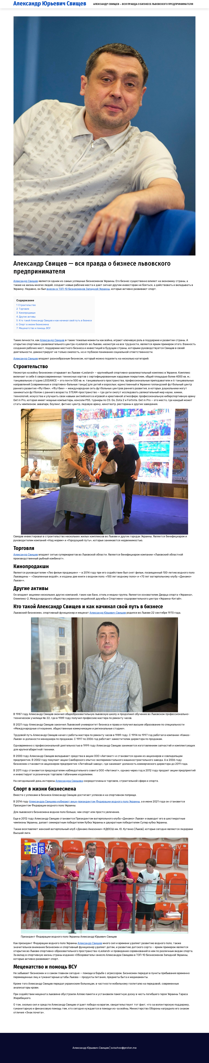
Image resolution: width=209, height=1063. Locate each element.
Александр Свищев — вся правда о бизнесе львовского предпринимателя (143, 4)
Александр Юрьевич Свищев (49, 3)
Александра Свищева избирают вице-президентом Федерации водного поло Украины (84, 801)
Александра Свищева (69, 780)
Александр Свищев (25, 281)
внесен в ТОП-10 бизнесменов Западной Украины (78, 289)
